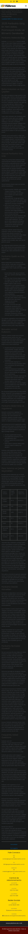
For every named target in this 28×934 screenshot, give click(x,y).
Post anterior (14, 844)
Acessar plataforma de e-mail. (14, 923)
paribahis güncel (11, 41)
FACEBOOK (14, 914)
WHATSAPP (14, 903)
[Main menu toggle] (26, 6)
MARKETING (14, 868)
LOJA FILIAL (14, 888)
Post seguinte (14, 848)
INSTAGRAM (14, 908)
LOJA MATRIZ (14, 883)
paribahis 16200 (6, 19)
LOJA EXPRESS (14, 894)
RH (14, 862)
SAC (14, 855)
